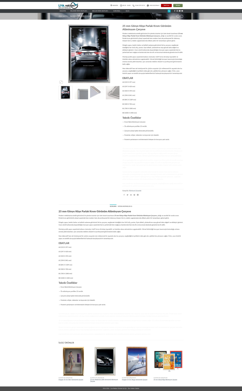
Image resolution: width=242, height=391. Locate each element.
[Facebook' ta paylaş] (124, 195)
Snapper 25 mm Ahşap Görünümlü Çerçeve (134, 379)
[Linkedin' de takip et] (179, 11)
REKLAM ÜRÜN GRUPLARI (100, 11)
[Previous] (62, 54)
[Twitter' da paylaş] (127, 195)
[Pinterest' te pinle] (134, 195)
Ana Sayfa (63, 16)
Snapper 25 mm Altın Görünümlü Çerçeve (71, 379)
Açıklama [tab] (113, 206)
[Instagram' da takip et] (177, 11)
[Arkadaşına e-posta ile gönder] (131, 195)
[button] (169, 11)
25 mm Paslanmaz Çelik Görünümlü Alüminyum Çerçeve (104, 380)
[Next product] (177, 16)
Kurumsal (116, 11)
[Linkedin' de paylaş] (137, 195)
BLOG (127, 11)
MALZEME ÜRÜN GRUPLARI (78, 11)
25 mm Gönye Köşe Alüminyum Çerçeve (165, 379)
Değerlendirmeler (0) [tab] (125, 206)
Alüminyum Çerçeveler (80, 16)
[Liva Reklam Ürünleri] (70, 5)
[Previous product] (181, 16)
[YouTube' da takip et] (182, 11)
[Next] (116, 54)
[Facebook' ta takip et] (175, 11)
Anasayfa (63, 11)
